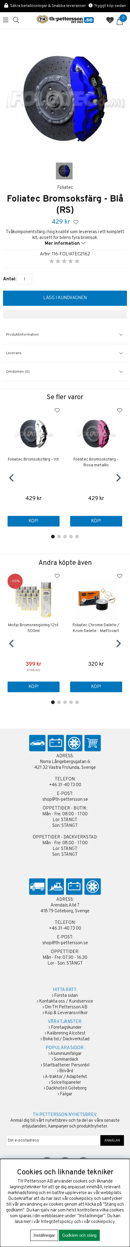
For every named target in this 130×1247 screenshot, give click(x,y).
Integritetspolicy (57, 1222)
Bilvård (66, 1071)
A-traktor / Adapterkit (66, 1077)
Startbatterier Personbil (66, 1065)
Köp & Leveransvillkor (66, 1013)
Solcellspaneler (66, 1083)
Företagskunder (66, 1028)
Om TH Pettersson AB (66, 1007)
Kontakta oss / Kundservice (66, 1001)
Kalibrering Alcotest (66, 1033)
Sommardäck (66, 1059)
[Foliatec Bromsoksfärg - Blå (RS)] (64, 171)
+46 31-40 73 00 (65, 785)
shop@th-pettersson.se (65, 800)
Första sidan (66, 996)
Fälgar (66, 1094)
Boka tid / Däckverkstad (66, 1039)
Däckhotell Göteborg (66, 1088)
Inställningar (44, 1235)
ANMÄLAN (112, 1140)
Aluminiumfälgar (66, 1054)
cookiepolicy (103, 1222)
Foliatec (65, 188)
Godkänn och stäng (79, 1235)
